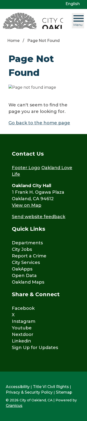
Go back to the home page (39, 123)
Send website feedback (38, 216)
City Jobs (22, 249)
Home (13, 40)
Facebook (23, 308)
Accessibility (18, 386)
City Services (26, 262)
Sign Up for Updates (35, 347)
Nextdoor (22, 334)
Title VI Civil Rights (51, 386)
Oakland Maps (28, 282)
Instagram (23, 321)
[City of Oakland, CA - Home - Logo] (33, 21)
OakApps (22, 269)
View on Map (26, 205)
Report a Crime (29, 256)
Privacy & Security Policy (29, 392)
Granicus (14, 405)
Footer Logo (26, 167)
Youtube (22, 328)
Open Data (24, 275)
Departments (27, 243)
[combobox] (74, 4)
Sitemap (64, 392)
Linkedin (21, 341)
